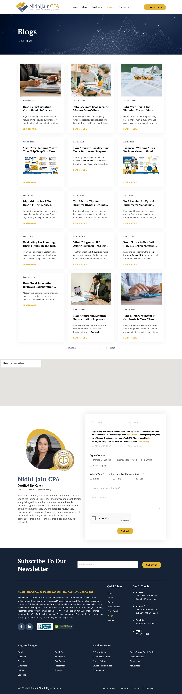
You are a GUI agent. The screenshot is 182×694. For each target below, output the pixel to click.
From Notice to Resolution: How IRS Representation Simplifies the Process (140, 245)
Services (96, 7)
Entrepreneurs (99, 670)
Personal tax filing (102, 460)
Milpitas (21, 670)
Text (118, 478)
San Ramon (60, 661)
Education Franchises (102, 665)
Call (141, 478)
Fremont (22, 661)
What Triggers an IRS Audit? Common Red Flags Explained (90, 245)
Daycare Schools (100, 661)
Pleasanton (60, 665)
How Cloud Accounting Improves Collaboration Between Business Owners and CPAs (39, 288)
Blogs (109, 7)
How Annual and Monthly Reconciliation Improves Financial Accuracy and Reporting (89, 321)
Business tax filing (125, 460)
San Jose (22, 674)
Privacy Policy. (143, 441)
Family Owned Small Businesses (144, 652)
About (85, 7)
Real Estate (135, 665)
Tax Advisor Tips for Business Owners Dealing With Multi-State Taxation (90, 205)
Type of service (97, 455)
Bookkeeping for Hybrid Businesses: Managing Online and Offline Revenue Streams (141, 207)
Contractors (135, 661)
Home (75, 7)
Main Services (114, 606)
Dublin (21, 652)
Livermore (22, 665)
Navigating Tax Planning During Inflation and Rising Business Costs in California (40, 245)
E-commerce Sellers (102, 656)
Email (96, 478)
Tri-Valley (59, 670)
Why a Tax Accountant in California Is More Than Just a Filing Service (139, 319)
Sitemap (111, 620)
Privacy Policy (109, 688)
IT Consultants (99, 652)
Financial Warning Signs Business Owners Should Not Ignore (139, 151)
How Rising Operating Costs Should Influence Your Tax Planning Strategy (40, 110)
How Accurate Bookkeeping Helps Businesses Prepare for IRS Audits (90, 151)
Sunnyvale (60, 656)
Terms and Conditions (130, 688)
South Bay (59, 652)
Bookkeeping (100, 465)
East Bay (22, 656)
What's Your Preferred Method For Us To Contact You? (117, 474)
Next (112, 347)
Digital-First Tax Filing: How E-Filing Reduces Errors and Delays (38, 205)
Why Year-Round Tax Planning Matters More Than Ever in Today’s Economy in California (138, 112)
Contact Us (124, 7)
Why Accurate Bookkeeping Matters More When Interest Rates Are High (91, 110)
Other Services (114, 611)
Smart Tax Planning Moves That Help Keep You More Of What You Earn (40, 151)
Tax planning (146, 460)
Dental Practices (137, 656)
